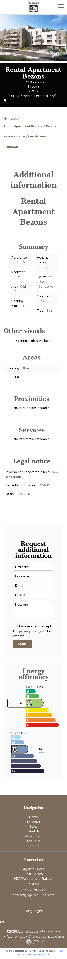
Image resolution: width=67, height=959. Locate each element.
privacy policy (30, 631)
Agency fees (16, 936)
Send (22, 644)
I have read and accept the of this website (32, 631)
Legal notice (51, 931)
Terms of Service (36, 954)
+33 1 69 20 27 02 (33, 890)
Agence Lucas (33, 869)
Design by (38, 942)
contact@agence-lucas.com (34, 895)
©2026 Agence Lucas (22, 931)
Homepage (11, 118)
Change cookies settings (46, 936)
